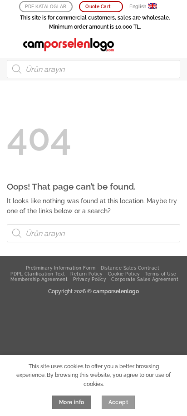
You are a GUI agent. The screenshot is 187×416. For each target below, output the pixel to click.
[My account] (160, 45)
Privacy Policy (89, 279)
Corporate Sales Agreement (144, 279)
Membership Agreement (39, 279)
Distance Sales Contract (130, 268)
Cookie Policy (124, 273)
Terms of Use (160, 273)
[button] (11, 44)
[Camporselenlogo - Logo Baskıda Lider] (68, 44)
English (137, 7)
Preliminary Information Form (61, 268)
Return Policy (86, 273)
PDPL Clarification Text (37, 273)
